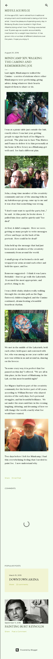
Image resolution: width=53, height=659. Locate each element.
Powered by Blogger (29, 650)
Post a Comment (19, 631)
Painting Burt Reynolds (24, 626)
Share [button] (7, 478)
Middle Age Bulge (17, 10)
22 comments (22, 584)
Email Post (16, 478)
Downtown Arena (24, 579)
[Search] (46, 4)
